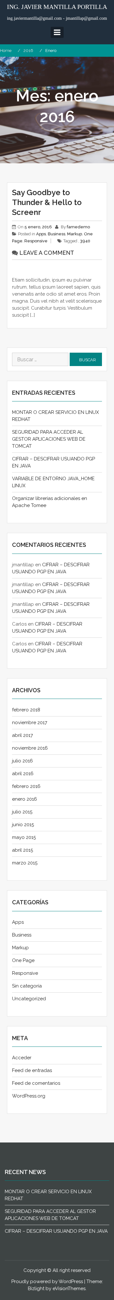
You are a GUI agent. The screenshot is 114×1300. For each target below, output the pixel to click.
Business (56, 233)
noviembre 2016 (30, 748)
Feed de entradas (32, 1070)
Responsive (36, 241)
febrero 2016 (26, 786)
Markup (74, 233)
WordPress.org (28, 1096)
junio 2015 (23, 824)
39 (82, 241)
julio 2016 (22, 761)
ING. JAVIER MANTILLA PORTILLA (57, 6)
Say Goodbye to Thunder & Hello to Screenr (47, 202)
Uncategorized (29, 999)
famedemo (78, 226)
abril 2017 (22, 735)
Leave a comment (46, 252)
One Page (23, 960)
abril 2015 (22, 850)
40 (87, 241)
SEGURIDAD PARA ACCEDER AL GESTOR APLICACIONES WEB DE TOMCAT (49, 439)
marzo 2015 (24, 863)
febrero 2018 (26, 710)
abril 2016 (23, 773)
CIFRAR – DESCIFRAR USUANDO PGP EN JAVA (56, 1231)
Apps (41, 233)
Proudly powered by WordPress (47, 1281)
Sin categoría (27, 986)
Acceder (21, 1058)
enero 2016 (24, 799)
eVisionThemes (69, 1288)
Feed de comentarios (36, 1083)
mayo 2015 (24, 837)
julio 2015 (22, 812)
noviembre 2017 (29, 722)
